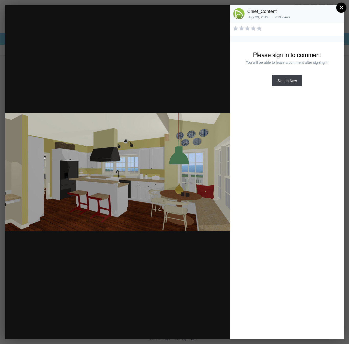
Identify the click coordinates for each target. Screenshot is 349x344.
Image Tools (178, 329)
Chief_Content (262, 11)
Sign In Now (287, 80)
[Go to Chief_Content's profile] (239, 13)
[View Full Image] (221, 14)
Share (213, 329)
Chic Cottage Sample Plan (58, 18)
